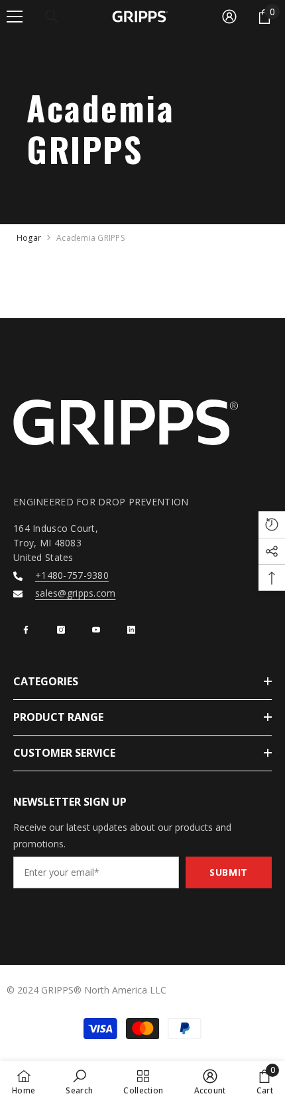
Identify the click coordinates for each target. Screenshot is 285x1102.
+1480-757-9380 (72, 575)
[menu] (15, 16)
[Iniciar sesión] (229, 16)
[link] (79, 1081)
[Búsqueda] (52, 16)
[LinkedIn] (131, 629)
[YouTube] (96, 629)
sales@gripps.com (75, 593)
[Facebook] (25, 629)
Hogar (29, 237)
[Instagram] (61, 629)
